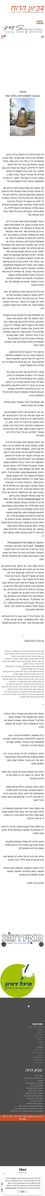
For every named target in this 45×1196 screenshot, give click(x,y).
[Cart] (2, 37)
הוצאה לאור (38, 1050)
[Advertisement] (22, 63)
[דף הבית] (27, 9)
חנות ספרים (38, 1060)
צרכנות (40, 1055)
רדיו (41, 1045)
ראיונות (40, 1039)
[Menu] (42, 37)
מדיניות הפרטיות (11, 1188)
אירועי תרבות (38, 1034)
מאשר (22, 1192)
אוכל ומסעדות (38, 1052)
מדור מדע (39, 1062)
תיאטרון (40, 1032)
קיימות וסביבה (37, 1057)
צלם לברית (39, 1037)
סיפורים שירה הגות (36, 1027)
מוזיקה (40, 1029)
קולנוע (40, 1042)
